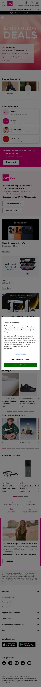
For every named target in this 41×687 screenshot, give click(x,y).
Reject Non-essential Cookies (20, 359)
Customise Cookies (20, 354)
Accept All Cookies (20, 365)
